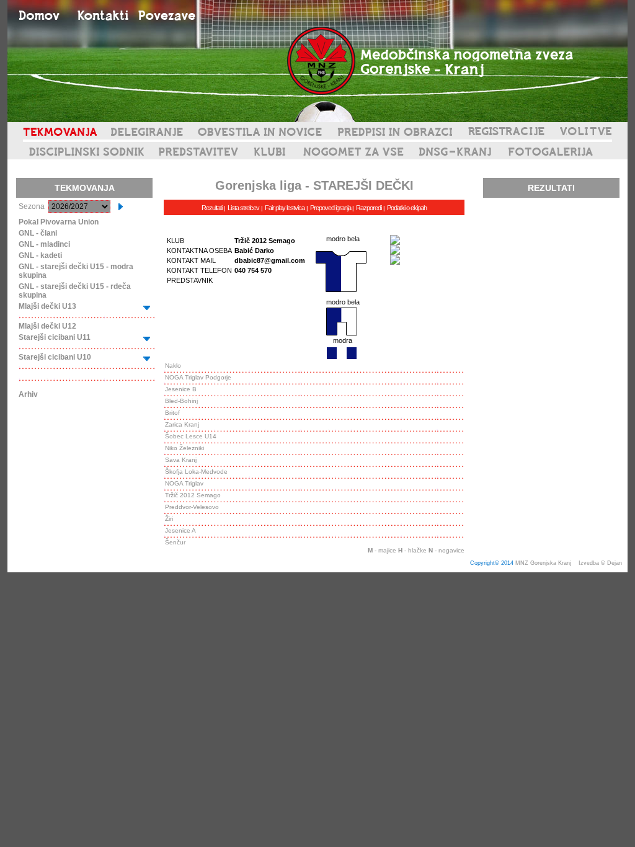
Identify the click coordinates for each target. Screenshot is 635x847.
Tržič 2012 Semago (193, 495)
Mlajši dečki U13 (47, 306)
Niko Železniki (184, 448)
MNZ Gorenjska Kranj (543, 563)
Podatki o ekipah (407, 207)
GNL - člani (38, 233)
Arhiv (28, 394)
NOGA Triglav (184, 483)
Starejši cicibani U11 (55, 337)
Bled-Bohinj (181, 400)
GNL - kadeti (40, 255)
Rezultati (212, 207)
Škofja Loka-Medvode (196, 471)
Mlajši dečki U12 (47, 326)
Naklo (173, 365)
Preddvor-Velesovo (192, 506)
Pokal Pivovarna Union (59, 222)
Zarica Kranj (182, 424)
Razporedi (368, 207)
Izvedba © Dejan (601, 563)
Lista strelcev (243, 207)
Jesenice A (180, 530)
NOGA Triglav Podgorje (198, 377)
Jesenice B (181, 389)
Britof (172, 412)
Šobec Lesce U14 (190, 436)
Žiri (169, 518)
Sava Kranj (181, 459)
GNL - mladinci (44, 244)
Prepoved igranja (331, 207)
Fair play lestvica (284, 207)
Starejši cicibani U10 (55, 357)
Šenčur (175, 542)
